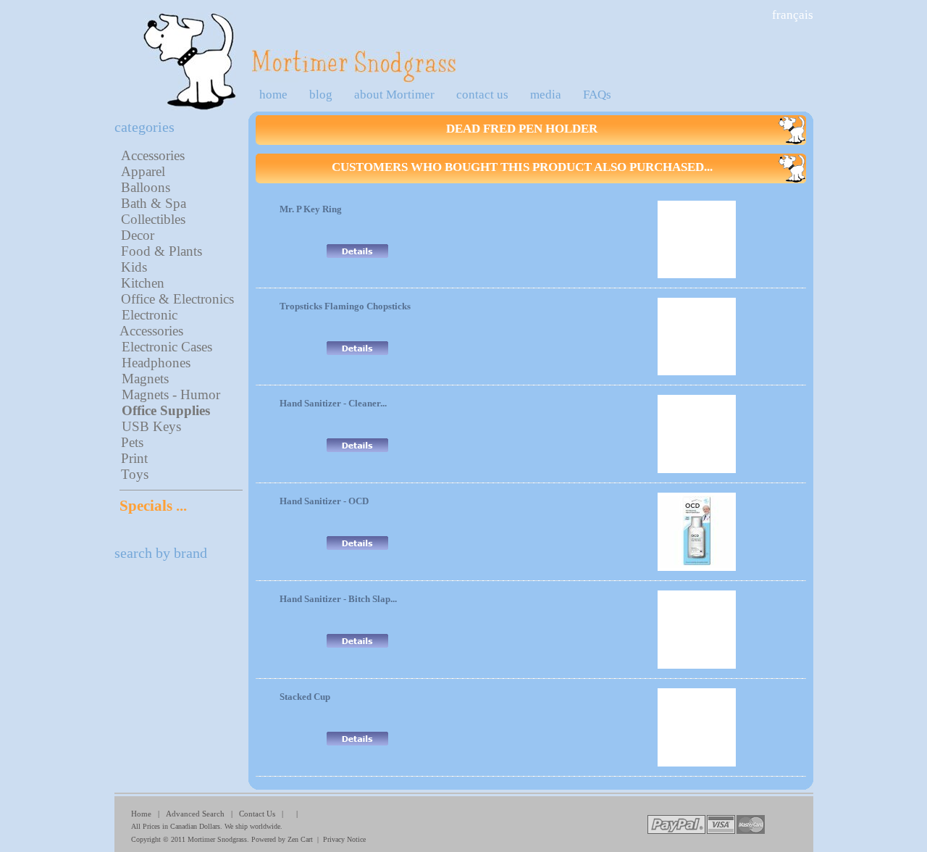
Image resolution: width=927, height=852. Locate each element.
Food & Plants (161, 251)
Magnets (145, 378)
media (545, 94)
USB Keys (151, 426)
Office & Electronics (177, 298)
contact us (482, 94)
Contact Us (257, 813)
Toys (134, 474)
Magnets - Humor (171, 394)
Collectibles (153, 219)
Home (141, 813)
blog (320, 94)
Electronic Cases (167, 346)
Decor (137, 235)
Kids (134, 267)
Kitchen (142, 283)
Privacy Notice (344, 839)
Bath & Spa (153, 203)
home (273, 94)
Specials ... (153, 505)
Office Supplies (166, 410)
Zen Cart (300, 839)
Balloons (145, 187)
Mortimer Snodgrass (217, 839)
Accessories (153, 155)
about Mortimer (394, 94)
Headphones (156, 362)
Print (134, 458)
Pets (132, 442)
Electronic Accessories (151, 322)
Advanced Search (195, 813)
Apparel (143, 171)
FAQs (597, 94)
